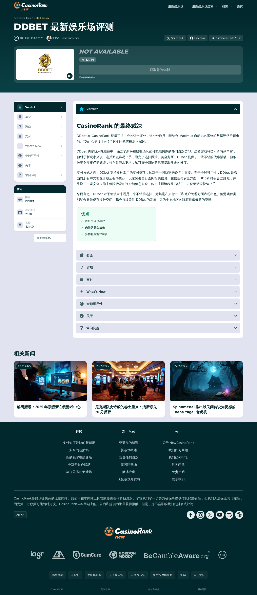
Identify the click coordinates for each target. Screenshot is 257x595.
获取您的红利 (160, 69)
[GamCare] (87, 555)
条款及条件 (153, 589)
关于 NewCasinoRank (178, 442)
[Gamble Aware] (177, 555)
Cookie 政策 (57, 589)
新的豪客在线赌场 (79, 457)
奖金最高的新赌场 (79, 472)
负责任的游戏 (128, 457)
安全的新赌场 (79, 450)
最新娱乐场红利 (202, 6)
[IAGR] (37, 555)
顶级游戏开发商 (128, 479)
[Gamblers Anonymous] (58, 555)
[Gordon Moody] (122, 555)
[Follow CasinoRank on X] (210, 515)
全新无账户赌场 (79, 464)
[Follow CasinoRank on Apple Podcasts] (239, 515)
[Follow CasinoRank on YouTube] (220, 515)
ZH (18, 515)
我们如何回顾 (178, 450)
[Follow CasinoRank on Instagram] (200, 515)
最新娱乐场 (175, 6)
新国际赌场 (129, 464)
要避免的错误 (128, 442)
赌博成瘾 (128, 472)
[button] (158, 109)
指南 (225, 6)
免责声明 (178, 472)
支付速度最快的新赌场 (79, 442)
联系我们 (178, 479)
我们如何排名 (178, 457)
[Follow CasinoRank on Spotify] (229, 515)
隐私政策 (105, 589)
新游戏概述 (129, 450)
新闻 (240, 6)
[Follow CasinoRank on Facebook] (191, 515)
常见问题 (178, 464)
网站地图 (202, 589)
